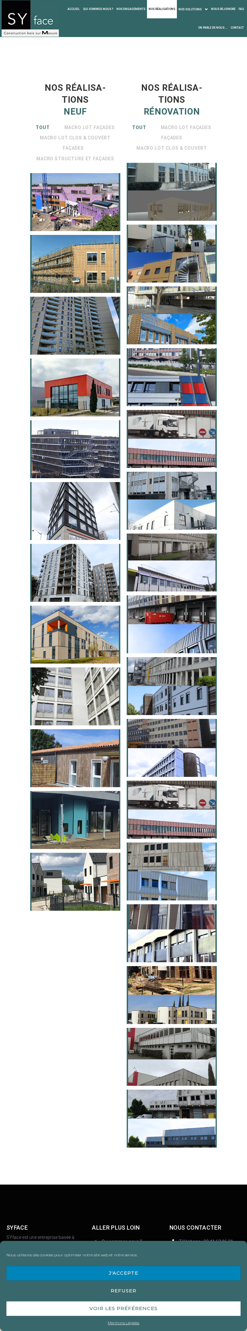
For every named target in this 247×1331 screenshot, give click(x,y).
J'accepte (123, 1273)
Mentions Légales (123, 1322)
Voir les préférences (123, 1308)
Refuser (123, 1291)
